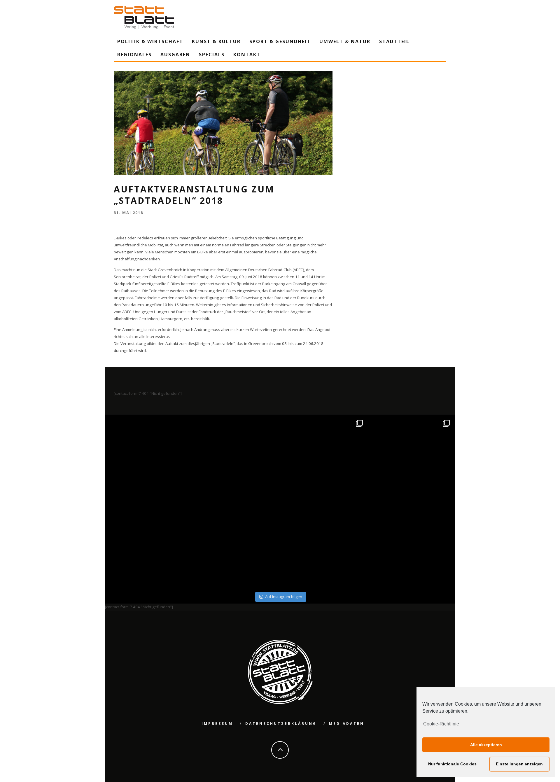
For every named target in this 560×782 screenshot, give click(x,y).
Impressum (217, 723)
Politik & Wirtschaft (150, 41)
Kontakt (246, 54)
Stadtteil (394, 41)
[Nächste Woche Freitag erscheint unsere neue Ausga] (149, 546)
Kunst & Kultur (216, 41)
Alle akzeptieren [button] (486, 744)
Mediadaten (346, 723)
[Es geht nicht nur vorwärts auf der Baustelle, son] (149, 459)
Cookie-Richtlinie (441, 723)
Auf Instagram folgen (283, 596)
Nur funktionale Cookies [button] (452, 764)
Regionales (134, 54)
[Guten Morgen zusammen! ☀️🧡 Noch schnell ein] (323, 546)
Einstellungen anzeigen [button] (519, 764)
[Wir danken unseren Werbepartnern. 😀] (323, 459)
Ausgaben (175, 54)
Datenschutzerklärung (281, 723)
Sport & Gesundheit (280, 41)
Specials (212, 54)
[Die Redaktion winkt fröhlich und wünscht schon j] (236, 546)
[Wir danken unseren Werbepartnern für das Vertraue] (411, 459)
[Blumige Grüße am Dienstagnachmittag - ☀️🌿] (411, 546)
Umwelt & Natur (344, 41)
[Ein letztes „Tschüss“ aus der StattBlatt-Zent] (236, 459)
